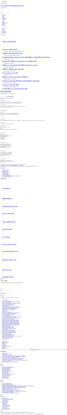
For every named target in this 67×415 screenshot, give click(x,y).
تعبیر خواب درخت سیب (5, 406)
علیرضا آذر (2, 412)
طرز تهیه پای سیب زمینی (6, 375)
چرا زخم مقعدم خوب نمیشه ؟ (6, 333)
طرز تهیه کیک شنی (5, 377)
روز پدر (7, 166)
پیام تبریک (33, 166)
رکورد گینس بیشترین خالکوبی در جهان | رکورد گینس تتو (10, 357)
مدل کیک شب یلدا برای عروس (6, 367)
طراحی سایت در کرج (5, 338)
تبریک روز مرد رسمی (5, 169)
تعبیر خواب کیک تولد (5, 400)
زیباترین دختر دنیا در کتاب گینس (7, 353)
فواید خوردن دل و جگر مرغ (6, 369)
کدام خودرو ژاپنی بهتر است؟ (6, 311)
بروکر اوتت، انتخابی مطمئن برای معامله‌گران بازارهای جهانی (11, 303)
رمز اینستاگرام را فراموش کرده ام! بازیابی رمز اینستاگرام (15, 76)
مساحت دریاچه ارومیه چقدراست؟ (10, 206)
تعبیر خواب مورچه (5, 397)
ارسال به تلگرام (2, 165)
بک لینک (3, 20)
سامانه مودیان (4, 310)
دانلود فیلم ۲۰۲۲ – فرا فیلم (6, 325)
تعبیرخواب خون (13, 412)
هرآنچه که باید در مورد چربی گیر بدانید (7, 318)
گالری (3, 17)
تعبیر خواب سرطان (5, 401)
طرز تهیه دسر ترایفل (5, 371)
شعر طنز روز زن (6, 236)
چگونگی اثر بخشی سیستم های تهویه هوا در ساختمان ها (10, 320)
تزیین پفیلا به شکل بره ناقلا (6, 368)
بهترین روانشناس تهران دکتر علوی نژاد (8, 335)
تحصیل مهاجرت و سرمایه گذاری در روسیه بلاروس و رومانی (11, 175)
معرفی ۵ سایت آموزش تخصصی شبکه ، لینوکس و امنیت (10, 307)
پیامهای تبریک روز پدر (21, 166)
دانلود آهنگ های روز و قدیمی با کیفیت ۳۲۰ (8, 309)
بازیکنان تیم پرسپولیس (5, 305)
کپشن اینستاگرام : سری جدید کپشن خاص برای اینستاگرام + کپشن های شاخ (19, 61)
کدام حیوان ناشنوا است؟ (7, 276)
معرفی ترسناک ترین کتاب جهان (9, 259)
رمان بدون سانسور (7, 412)
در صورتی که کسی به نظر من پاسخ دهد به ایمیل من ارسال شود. (11, 297)
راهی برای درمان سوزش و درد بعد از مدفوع (8, 331)
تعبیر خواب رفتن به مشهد (6, 408)
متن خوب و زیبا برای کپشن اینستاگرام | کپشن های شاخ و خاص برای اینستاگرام (20, 65)
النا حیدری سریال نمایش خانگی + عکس (8, 327)
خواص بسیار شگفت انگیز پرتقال (7, 370)
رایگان (3, 348)
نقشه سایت (42, 413)
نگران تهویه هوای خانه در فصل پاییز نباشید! (8, 330)
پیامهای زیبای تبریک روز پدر (13, 166)
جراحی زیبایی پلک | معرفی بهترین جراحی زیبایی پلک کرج (10, 322)
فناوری (3, 16)
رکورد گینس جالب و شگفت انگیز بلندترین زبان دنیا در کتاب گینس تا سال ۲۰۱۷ (14, 356)
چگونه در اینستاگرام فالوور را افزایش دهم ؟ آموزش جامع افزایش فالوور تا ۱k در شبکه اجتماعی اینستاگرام (26, 57)
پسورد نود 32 (4, 345)
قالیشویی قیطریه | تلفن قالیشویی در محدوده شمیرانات (10, 321)
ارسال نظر (2, 93)
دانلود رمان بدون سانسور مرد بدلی (10, 72)
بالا (1, 26)
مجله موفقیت (4, 18)
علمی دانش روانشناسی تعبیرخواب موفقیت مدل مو (12, 5)
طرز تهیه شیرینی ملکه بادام (6, 374)
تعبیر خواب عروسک (5, 402)
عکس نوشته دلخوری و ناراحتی (9, 41)
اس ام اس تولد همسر (5, 171)
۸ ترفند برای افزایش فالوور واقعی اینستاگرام (12, 53)
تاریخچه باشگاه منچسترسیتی (6, 300)
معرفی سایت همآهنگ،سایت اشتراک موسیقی (9, 328)
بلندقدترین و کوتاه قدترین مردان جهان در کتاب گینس (10, 361)
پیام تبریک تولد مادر (5, 172)
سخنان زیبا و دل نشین (7, 229)
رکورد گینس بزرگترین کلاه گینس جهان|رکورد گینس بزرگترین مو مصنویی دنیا (13, 355)
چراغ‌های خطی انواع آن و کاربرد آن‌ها (7, 334)
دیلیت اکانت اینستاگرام (5, 342)
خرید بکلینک (4, 343)
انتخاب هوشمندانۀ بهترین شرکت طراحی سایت (9, 332)
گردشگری (3, 22)
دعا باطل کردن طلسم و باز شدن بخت (10, 84)
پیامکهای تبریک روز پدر (28, 166)
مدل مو (3, 24)
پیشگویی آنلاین (4, 1)
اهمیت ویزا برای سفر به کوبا (6, 176)
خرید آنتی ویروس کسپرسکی (34, 349)
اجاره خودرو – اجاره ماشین (6, 315)
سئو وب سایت (4, 347)
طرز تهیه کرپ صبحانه (5, 376)
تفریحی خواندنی (4, 23)
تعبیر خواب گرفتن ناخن (5, 404)
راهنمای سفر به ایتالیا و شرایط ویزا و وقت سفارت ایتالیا (10, 306)
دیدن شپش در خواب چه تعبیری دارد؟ (7, 399)
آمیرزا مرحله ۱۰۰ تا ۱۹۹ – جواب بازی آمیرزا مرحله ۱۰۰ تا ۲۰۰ (11, 316)
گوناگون (5, 93)
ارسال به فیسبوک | (20, 165)
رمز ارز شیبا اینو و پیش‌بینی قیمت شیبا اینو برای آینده (10, 319)
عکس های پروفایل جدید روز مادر (9, 49)
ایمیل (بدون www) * (3, 293)
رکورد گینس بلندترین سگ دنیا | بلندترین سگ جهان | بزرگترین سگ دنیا (12, 359)
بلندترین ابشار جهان (6, 269)
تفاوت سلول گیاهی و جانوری (8, 221)
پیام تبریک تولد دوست (5, 173)
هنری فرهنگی (4, 32)
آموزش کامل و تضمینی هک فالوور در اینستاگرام (13, 69)
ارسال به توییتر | (7, 165)
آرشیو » (1, 363)
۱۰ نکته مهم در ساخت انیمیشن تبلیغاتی (8, 314)
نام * (1, 290)
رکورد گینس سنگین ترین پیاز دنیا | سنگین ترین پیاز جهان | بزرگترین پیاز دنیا (13, 358)
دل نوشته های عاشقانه (7, 198)
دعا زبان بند (32, 412)
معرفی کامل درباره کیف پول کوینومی (8, 326)
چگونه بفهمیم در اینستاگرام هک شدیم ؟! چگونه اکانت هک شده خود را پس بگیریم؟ (20, 80)
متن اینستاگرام (18, 412)
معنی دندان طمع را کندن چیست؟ (9, 251)
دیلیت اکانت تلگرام (5, 341)
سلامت (3, 15)
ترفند (3, 21)
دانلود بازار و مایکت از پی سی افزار (7, 336)
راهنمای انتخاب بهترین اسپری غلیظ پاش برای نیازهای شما (10, 312)
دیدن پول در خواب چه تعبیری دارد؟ (7, 398)
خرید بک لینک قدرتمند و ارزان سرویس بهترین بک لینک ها (10, 324)
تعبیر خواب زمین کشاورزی (6, 405)
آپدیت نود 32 (4, 344)
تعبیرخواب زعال (4, 407)
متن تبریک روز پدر (3, 166)
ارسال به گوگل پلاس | (13, 165)
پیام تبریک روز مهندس (5, 170)
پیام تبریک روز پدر (5, 91)
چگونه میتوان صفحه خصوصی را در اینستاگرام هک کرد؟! (14, 88)
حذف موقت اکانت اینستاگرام (25, 412)
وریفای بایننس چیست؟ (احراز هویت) (7, 337)
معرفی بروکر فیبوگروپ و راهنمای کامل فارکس (9, 308)
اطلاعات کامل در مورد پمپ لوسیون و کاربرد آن (9, 313)
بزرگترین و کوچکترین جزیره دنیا (9, 244)
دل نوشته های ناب (6, 188)
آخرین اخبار (4, 14)
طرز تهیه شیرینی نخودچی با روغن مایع (8, 373)
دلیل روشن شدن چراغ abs (8, 213)
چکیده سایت (38, 413)
